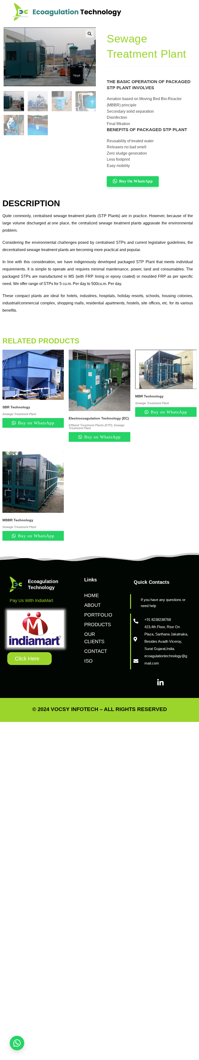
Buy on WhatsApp (35, 422)
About (92, 605)
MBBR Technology (17, 520)
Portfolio (98, 614)
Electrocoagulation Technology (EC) (99, 418)
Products (97, 624)
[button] (17, 1043)
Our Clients (94, 638)
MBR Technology (149, 396)
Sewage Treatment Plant (19, 414)
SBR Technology (16, 407)
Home (91, 595)
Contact (95, 651)
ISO (88, 661)
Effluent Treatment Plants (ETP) (90, 425)
